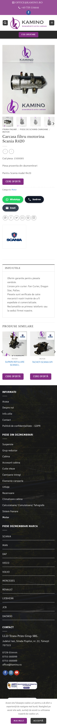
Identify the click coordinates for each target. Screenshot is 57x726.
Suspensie (7, 444)
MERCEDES (8, 580)
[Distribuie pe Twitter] (16, 217)
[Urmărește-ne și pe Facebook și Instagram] (11, 673)
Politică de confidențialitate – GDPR (21, 425)
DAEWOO (7, 616)
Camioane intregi (11, 474)
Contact (6, 420)
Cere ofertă (13, 181)
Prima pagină (9, 129)
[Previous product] (11, 151)
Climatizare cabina (12, 499)
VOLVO (6, 572)
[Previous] (7, 80)
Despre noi (8, 407)
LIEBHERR (7, 598)
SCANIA (6, 536)
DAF (4, 554)
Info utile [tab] (12, 268)
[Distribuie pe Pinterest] (28, 217)
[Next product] (5, 151)
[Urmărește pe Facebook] (28, 12)
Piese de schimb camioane (34, 129)
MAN (5, 545)
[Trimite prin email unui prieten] (22, 217)
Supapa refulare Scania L (14, 363)
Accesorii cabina (11, 462)
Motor (6, 132)
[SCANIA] (22, 336)
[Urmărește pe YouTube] (16, 673)
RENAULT (7, 589)
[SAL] (22, 685)
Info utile (7, 413)
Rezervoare (8, 493)
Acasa (5, 401)
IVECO (5, 563)
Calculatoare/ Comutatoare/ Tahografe (23, 505)
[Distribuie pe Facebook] (11, 217)
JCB (4, 607)
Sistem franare (10, 511)
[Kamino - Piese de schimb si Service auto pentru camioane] (28, 23)
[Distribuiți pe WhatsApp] (5, 217)
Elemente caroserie (12, 481)
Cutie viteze (8, 468)
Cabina (6, 456)
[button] (5, 22)
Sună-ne (36, 199)
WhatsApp (15, 199)
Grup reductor (9, 450)
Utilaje (6, 487)
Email (13, 208)
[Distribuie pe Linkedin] (33, 217)
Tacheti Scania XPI (42, 362)
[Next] (49, 80)
